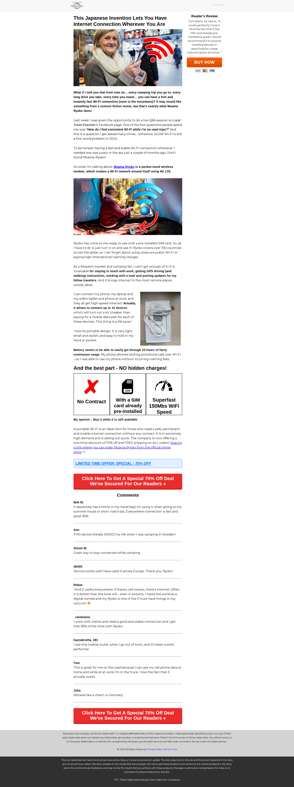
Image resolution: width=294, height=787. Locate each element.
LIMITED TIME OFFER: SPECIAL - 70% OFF (113, 463)
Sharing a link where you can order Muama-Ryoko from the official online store (128, 447)
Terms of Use (170, 749)
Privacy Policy (154, 749)
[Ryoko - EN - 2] (128, 57)
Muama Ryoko (124, 166)
